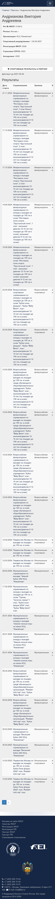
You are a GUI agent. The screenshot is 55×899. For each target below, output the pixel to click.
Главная (5, 10)
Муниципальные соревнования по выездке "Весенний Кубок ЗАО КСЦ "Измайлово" (21, 734)
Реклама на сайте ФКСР (12, 821)
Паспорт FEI (7, 834)
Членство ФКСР (9, 823)
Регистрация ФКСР (10, 826)
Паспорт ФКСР (8, 832)
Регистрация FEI (9, 829)
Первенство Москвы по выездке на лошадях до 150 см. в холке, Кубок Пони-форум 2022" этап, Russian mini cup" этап (23, 767)
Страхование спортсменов (13, 837)
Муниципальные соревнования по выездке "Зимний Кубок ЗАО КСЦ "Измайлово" (20, 576)
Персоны (15, 10)
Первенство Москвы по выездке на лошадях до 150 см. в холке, (23, 542)
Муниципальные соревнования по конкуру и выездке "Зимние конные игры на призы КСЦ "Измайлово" (22, 622)
